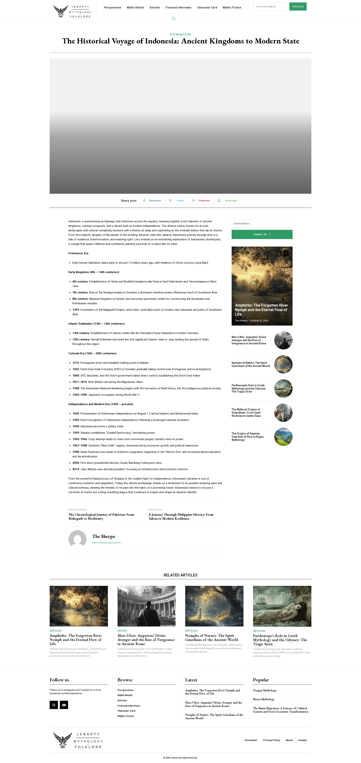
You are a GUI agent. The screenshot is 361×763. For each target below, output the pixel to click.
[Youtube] (64, 705)
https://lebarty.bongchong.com (106, 542)
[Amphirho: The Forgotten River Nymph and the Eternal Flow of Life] (262, 286)
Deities (122, 630)
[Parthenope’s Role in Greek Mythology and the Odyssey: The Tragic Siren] (283, 388)
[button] (173, 18)
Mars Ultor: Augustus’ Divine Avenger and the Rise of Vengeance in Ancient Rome (249, 340)
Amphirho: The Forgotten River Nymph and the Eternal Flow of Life (261, 310)
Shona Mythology (264, 699)
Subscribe (298, 6)
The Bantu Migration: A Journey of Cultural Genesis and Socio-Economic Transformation (280, 710)
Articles (56, 630)
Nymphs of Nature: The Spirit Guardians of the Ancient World (251, 364)
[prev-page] (279, 253)
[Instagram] (54, 705)
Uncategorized (180, 34)
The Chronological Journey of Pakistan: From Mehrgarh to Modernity (101, 516)
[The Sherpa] (77, 539)
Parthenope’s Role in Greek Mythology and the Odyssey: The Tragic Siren (249, 388)
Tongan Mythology (264, 690)
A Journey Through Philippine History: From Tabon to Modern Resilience (181, 516)
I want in (260, 234)
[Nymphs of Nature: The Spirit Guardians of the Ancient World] (283, 364)
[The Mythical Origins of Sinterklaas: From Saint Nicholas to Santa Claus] (283, 413)
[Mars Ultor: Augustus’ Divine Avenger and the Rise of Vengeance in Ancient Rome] (283, 340)
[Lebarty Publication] (72, 11)
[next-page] (286, 253)
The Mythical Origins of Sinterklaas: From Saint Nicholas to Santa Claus (246, 412)
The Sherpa (103, 536)
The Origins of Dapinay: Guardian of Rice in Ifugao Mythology (248, 436)
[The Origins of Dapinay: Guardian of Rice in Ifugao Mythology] (283, 437)
